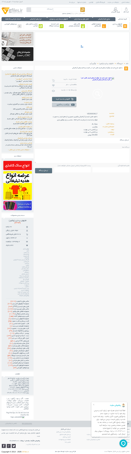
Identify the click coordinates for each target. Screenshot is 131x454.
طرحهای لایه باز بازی (23, 294)
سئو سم (58, 451)
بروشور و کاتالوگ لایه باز (19, 331)
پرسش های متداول (65, 434)
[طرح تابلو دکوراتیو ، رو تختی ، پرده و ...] (17, 45)
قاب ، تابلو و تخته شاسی (19, 324)
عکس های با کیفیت (19, 301)
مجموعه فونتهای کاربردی (18, 365)
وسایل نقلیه (25, 267)
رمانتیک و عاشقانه (24, 278)
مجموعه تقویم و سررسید (19, 326)
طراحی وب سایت (70, 451)
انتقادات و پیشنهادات (65, 439)
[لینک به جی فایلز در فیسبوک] (4, 446)
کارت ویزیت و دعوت (23, 292)
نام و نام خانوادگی (123, 166)
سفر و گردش (25, 269)
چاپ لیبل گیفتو (27, 98)
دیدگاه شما (125, 147)
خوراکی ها (26, 279)
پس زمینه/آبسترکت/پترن (21, 288)
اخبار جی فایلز (67, 437)
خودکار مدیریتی (26, 91)
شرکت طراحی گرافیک (25, 138)
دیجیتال (26, 272)
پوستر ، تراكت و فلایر (19, 333)
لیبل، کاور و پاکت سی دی (18, 338)
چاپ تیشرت (28, 102)
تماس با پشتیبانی (11, 423)
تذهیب (27, 286)
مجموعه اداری (25, 290)
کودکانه (27, 258)
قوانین (91, 2)
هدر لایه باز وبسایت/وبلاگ (54, 25)
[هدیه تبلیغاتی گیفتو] (17, 199)
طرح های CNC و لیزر (19, 341)
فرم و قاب (26, 254)
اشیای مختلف (25, 274)
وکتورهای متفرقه (24, 295)
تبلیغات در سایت (113, 2)
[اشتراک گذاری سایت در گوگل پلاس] (9, 446)
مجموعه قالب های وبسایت (18, 346)
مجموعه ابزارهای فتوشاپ (18, 363)
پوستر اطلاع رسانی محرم (24, 122)
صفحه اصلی (125, 2)
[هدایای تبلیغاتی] (17, 205)
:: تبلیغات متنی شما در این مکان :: (20, 150)
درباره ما (72, 2)
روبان (27, 265)
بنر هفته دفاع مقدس (25, 127)
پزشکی (27, 263)
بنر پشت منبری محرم (25, 117)
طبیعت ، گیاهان (24, 281)
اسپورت (26, 285)
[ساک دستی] (17, 169)
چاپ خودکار (28, 112)
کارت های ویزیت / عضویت (18, 328)
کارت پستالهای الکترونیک (19, 353)
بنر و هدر (26, 252)
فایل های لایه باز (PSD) (18, 307)
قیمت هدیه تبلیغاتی (25, 84)
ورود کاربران (115, 12)
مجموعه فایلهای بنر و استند (19, 319)
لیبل (27, 251)
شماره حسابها (82, 2)
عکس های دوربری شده (18, 309)
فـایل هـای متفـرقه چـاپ (19, 343)
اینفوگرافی (26, 270)
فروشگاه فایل (100, 2)
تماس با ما (68, 442)
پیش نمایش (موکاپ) (19, 314)
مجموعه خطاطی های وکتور (96, 25)
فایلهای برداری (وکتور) (117, 25)
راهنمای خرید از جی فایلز (63, 432)
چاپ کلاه (29, 107)
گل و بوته (26, 256)
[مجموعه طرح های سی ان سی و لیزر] (17, 60)
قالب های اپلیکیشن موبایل (74, 25)
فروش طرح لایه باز (26, 132)
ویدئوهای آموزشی (10, 24)
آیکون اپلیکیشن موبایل (19, 351)
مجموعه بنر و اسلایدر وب (18, 358)
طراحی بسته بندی (26, 143)
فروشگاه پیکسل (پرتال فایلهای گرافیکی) (18, 74)
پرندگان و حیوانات (24, 283)
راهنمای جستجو (66, 13)
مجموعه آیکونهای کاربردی (18, 304)
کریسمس (26, 261)
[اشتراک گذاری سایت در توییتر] (14, 446)
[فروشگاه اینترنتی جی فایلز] (12, 14)
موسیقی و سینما (24, 276)
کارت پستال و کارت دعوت (18, 321)
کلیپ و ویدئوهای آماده (19, 316)
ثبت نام (126, 12)
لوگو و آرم (26, 249)
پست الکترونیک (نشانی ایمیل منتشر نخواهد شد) (74, 166)
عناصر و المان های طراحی (32, 25)
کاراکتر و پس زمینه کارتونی (21, 260)
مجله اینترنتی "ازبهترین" (23, 79)
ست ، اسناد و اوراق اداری (18, 336)
